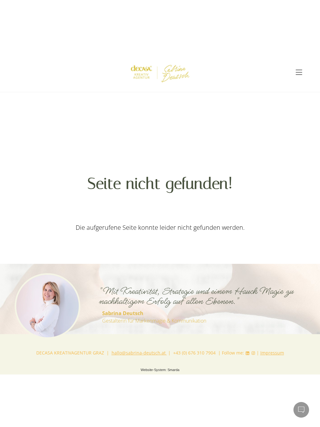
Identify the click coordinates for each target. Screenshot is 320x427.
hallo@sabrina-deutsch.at (139, 353)
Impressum (272, 353)
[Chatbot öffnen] (301, 410)
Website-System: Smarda (160, 370)
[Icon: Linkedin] (247, 353)
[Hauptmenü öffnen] (299, 72)
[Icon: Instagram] (253, 353)
